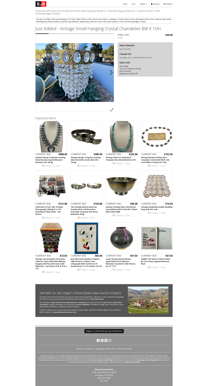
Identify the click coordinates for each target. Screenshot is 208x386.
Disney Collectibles (82, 304)
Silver (120, 302)
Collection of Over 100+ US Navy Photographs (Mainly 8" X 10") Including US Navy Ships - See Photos (49, 210)
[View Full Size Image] (111, 109)
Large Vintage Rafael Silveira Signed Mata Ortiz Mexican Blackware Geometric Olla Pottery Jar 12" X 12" (120, 262)
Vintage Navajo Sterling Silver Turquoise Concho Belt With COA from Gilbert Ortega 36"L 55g (155, 159)
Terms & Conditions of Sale (130, 69)
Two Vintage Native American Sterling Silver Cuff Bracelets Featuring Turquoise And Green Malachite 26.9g (84, 210)
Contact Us (90, 349)
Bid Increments (125, 71)
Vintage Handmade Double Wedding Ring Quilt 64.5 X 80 (156, 208)
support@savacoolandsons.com (64, 312)
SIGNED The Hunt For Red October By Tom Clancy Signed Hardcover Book (155, 261)
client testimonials (97, 299)
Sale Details (124, 66)
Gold (115, 302)
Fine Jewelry (44, 304)
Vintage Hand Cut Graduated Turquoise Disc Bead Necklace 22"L (121, 158)
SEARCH (168, 4)
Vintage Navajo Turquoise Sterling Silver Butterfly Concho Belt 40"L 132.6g (86, 159)
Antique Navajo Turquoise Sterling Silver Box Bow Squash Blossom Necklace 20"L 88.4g (50, 159)
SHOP (125, 4)
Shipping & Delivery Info (128, 73)
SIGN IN (156, 4)
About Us (80, 349)
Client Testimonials (124, 349)
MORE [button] (142, 4)
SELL (134, 4)
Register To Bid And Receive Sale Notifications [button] (104, 331)
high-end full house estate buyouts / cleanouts (68, 302)
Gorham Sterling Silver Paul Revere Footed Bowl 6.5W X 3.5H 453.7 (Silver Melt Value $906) (121, 209)
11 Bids (120, 38)
